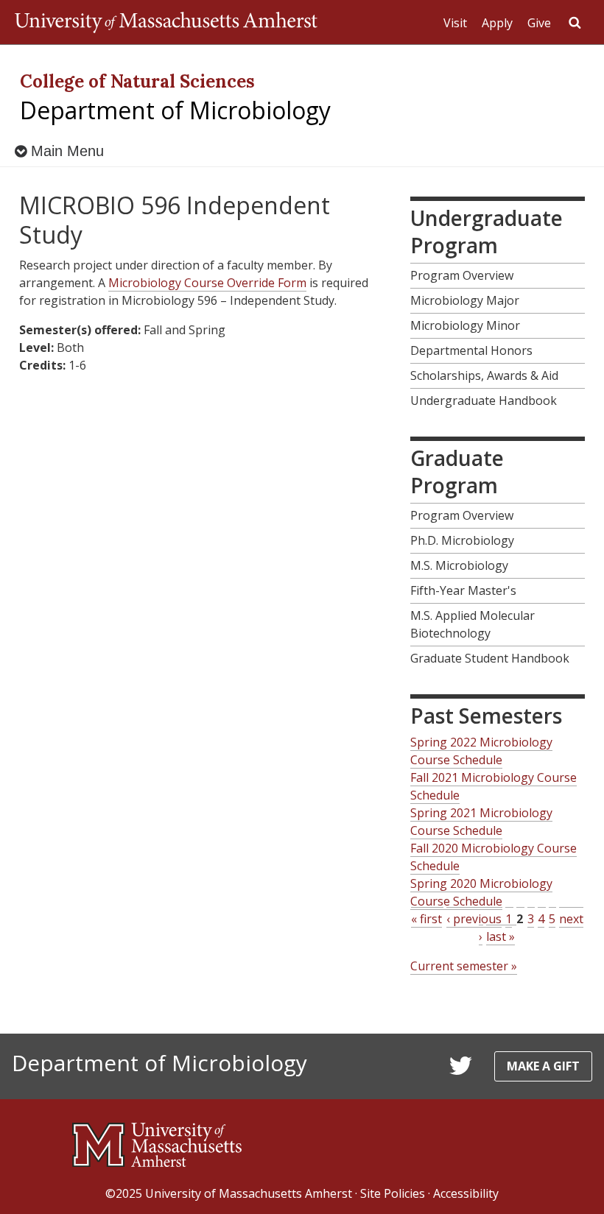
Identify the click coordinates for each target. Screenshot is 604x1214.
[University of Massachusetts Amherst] (157, 1139)
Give (539, 23)
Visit (455, 23)
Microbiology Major (464, 300)
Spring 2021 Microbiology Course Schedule (481, 822)
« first (426, 919)
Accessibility (466, 1193)
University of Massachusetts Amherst (248, 1193)
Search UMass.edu (574, 23)
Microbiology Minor (465, 325)
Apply (497, 23)
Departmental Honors (471, 350)
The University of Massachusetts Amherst (166, 22)
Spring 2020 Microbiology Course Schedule (481, 892)
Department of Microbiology (175, 110)
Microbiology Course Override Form (207, 283)
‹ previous (474, 919)
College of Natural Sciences (137, 81)
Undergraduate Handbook (483, 400)
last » (500, 936)
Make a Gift (543, 1066)
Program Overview (461, 275)
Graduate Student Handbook (489, 658)
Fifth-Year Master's (463, 590)
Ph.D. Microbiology (462, 540)
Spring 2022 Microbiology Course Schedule (481, 751)
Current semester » (463, 966)
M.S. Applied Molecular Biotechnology (472, 624)
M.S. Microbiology (459, 565)
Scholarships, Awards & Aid (484, 375)
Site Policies (392, 1193)
